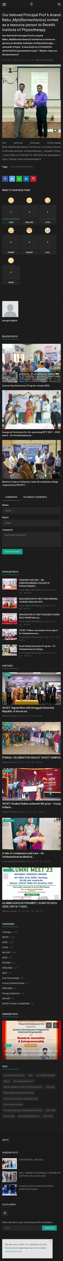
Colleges (6, 932)
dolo (30, 1075)
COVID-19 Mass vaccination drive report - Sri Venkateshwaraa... (39, 632)
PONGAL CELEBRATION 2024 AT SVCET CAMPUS (31, 757)
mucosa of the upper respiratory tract (20, 1099)
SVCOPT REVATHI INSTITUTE (22, 167)
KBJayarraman (9, 716)
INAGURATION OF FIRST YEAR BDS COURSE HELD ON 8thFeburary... (39, 616)
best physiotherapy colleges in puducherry (23, 1110)
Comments (11, 497)
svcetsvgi (50, 1087)
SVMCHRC (7, 968)
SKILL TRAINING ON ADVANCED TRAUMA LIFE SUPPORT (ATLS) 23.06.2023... (40, 1174)
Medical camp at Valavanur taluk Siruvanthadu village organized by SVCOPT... (30, 483)
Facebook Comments (35, 497)
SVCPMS (6, 962)
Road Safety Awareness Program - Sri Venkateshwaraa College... (37, 647)
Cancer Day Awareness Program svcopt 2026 (25, 385)
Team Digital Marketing (30, 590)
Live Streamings (10, 978)
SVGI (4, 973)
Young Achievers (11, 993)
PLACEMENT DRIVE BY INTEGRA (19, 1093)
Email (5, 517)
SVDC (5, 942)
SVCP (4, 957)
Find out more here (13, 1251)
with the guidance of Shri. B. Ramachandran (23, 1087)
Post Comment (12, 551)
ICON (5, 947)
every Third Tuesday (45, 1075)
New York (48, 1116)
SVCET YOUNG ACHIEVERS (16, 1003)
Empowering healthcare (28, 1116)
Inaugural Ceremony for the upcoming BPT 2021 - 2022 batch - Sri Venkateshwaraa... (31, 434)
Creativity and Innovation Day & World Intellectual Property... (36, 1187)
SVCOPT (7, 60)
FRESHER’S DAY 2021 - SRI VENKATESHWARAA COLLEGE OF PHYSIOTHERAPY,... (34, 583)
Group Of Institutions (13, 983)
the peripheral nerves (23, 1081)
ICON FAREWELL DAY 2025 (31, 1160)
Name (5, 505)
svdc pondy (9, 1116)
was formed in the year (14, 1075)
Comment (7, 530)
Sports (7, 1081)
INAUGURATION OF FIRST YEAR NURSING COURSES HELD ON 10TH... (38, 600)
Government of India (13, 1104)
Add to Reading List (46, 60)
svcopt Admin (9, 320)
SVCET (5, 937)
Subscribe (49, 1228)
